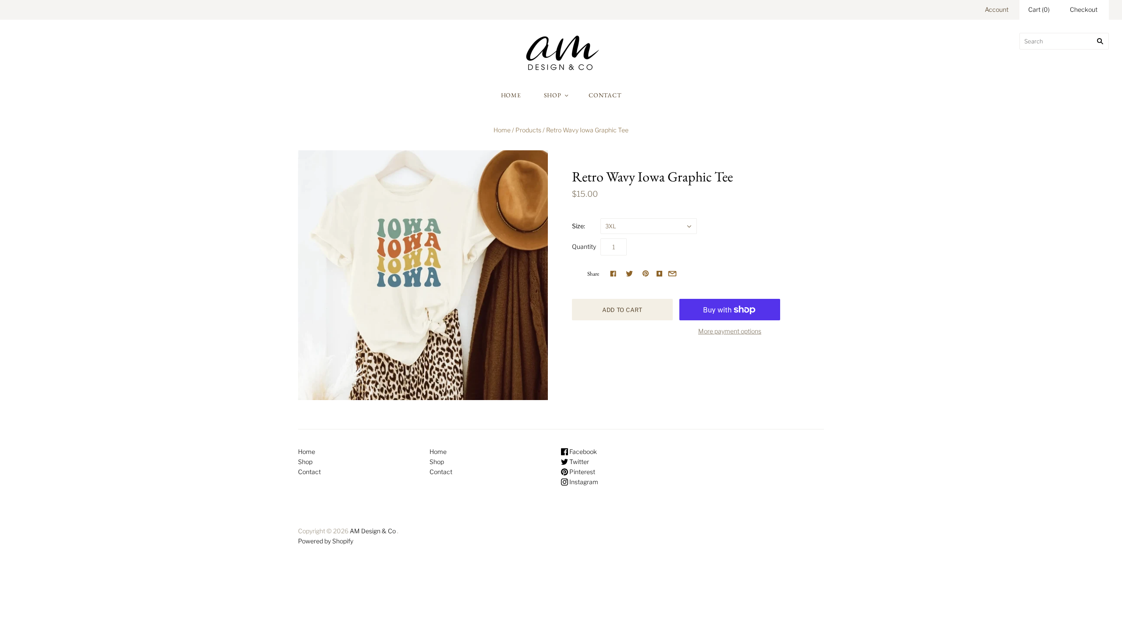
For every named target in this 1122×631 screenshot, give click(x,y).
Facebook (582, 451)
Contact (605, 95)
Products (528, 130)
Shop (552, 95)
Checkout (1083, 9)
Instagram (583, 482)
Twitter (578, 461)
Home (511, 95)
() (1039, 9)
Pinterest (581, 471)
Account (996, 9)
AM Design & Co (373, 531)
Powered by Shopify (325, 541)
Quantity (584, 246)
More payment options (729, 331)
